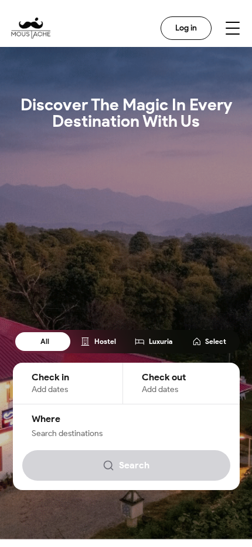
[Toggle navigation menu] (232, 28)
